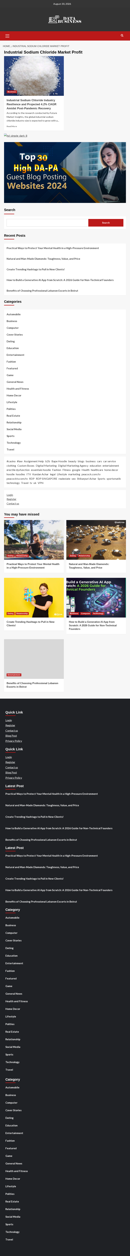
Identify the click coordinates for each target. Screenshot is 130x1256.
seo (74, 478)
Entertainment (15, 354)
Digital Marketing (46, 465)
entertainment (111, 465)
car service (109, 461)
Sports (10, 435)
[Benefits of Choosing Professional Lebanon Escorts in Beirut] (34, 659)
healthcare (97, 469)
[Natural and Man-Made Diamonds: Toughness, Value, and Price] (96, 540)
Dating (11, 341)
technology (13, 482)
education (95, 465)
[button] (7, 35)
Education (13, 348)
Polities (11, 408)
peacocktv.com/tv (17, 478)
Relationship (14, 422)
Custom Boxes (25, 465)
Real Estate (13, 415)
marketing (74, 474)
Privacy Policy (13, 740)
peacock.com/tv (91, 474)
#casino (11, 461)
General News (15, 381)
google (76, 469)
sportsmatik (114, 478)
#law (20, 461)
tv (31, 482)
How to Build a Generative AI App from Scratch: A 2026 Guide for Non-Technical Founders (60, 279)
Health (86, 469)
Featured (12, 368)
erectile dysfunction (18, 469)
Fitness (66, 469)
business (91, 461)
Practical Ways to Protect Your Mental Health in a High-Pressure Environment (53, 248)
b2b (47, 461)
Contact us (13, 503)
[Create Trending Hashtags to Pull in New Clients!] (34, 598)
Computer (13, 327)
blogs (81, 461)
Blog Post (11, 735)
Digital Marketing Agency (73, 465)
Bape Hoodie (59, 461)
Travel (10, 449)
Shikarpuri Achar (86, 478)
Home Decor (14, 395)
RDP (32, 478)
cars (99, 461)
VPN (41, 482)
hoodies (20, 474)
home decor (111, 469)
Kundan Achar (40, 474)
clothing (11, 465)
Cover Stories (15, 334)
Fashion (11, 361)
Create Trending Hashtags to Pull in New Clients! (36, 269)
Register (11, 499)
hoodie (11, 474)
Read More (12, 126)
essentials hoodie (41, 469)
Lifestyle (12, 402)
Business (12, 92)
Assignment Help (34, 461)
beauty (72, 461)
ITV (28, 474)
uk (35, 482)
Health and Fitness (18, 388)
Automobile (14, 314)
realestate (64, 478)
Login (10, 494)
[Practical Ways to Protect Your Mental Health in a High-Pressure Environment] (34, 540)
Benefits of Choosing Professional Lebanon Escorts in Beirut (42, 290)
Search (9, 210)
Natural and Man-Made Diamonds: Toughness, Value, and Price (43, 258)
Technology (14, 442)
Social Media (14, 429)
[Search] (122, 36)
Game (10, 375)
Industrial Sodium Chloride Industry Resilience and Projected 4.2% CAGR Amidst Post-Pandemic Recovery (31, 104)
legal (53, 474)
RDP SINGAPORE (46, 478)
